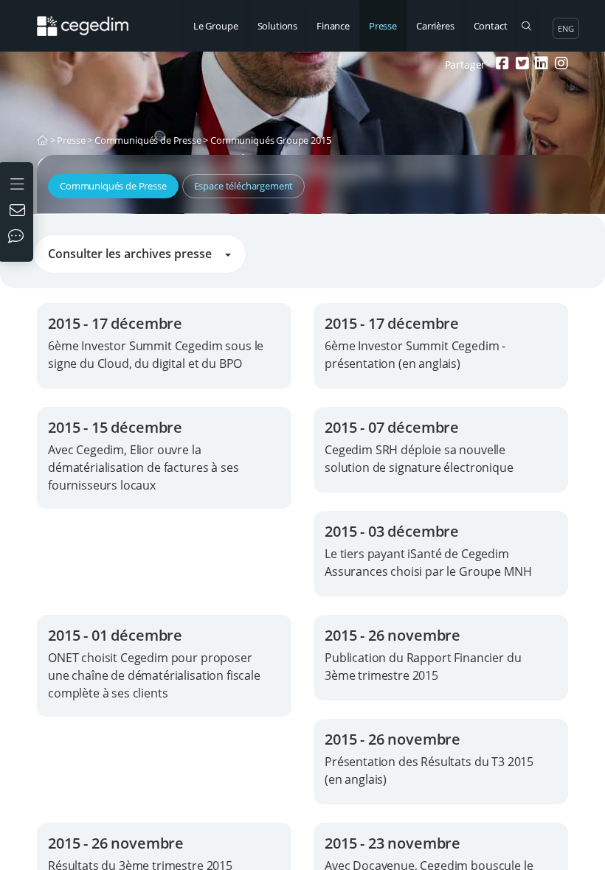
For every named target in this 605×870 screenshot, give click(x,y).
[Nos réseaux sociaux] (19, 237)
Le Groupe (215, 25)
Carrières (435, 25)
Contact (491, 25)
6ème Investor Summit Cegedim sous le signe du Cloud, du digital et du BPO (155, 355)
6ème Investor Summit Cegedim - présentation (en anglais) (415, 355)
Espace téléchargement (244, 185)
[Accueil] (42, 140)
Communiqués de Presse (147, 140)
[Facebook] (500, 65)
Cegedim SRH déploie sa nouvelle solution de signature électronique (419, 459)
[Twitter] (520, 65)
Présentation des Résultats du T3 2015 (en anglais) (429, 770)
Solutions (277, 25)
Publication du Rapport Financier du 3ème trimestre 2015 (423, 666)
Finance (333, 25)
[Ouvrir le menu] (18, 182)
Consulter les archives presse (134, 254)
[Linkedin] (539, 65)
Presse (383, 25)
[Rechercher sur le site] (525, 26)
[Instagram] (559, 65)
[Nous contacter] (19, 211)
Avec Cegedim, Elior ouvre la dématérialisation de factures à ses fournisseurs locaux (143, 467)
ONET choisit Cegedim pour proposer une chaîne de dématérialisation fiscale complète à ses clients (154, 675)
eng (566, 28)
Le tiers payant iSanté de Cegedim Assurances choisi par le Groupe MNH (428, 563)
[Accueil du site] (88, 18)
